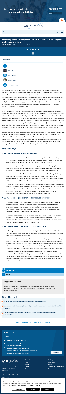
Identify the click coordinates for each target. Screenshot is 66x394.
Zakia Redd (10, 70)
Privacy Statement (6, 377)
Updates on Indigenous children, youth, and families (21, 350)
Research (27, 360)
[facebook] (27, 49)
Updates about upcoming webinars (16, 343)
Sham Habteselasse (13, 85)
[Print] (33, 53)
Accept (47, 389)
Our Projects (51, 362)
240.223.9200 (5, 370)
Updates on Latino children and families (17, 353)
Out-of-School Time (18, 44)
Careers (27, 369)
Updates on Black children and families (17, 348)
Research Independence (54, 369)
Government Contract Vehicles (56, 366)
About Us (27, 362)
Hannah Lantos (12, 66)
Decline (33, 389)
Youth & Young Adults (41, 322)
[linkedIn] (33, 49)
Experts (27, 366)
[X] (30, 49)
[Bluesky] (36, 49)
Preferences (19, 389)
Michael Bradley (12, 80)
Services (27, 364)
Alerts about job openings (13, 345)
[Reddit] (38, 49)
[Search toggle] (57, 32)
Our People (51, 360)
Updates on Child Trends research (16, 340)
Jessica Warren (12, 75)
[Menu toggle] (62, 32)
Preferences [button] (37, 385)
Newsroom (51, 364)
